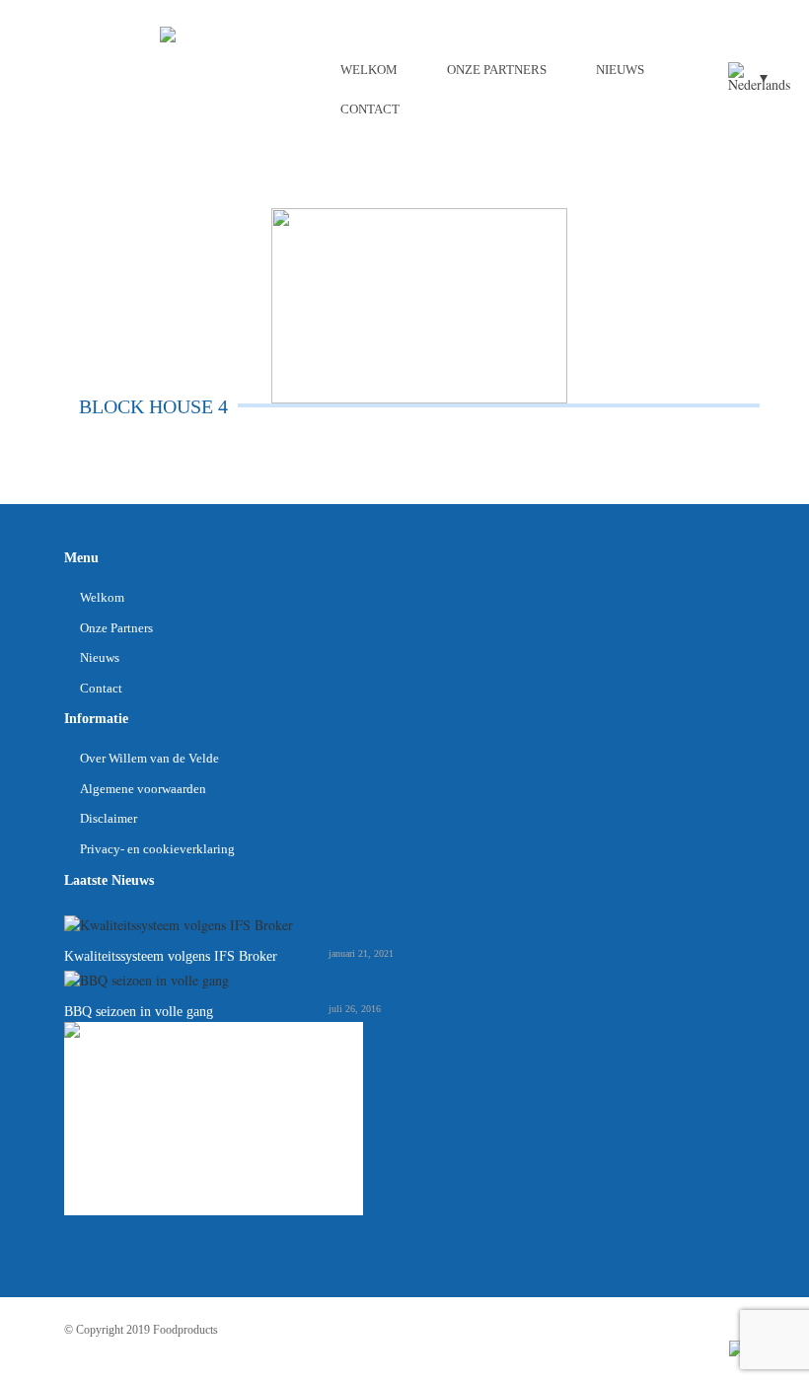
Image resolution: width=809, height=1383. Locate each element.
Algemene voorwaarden (143, 788)
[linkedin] (737, 1348)
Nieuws (620, 69)
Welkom (369, 69)
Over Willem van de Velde (149, 758)
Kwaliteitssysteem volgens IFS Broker (170, 956)
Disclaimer (108, 818)
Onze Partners (497, 69)
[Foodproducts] (168, 32)
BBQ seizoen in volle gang (138, 1011)
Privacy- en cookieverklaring (157, 848)
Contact (370, 109)
